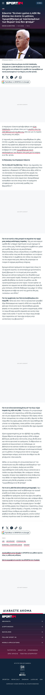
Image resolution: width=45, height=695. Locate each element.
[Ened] (22, 675)
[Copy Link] (16, 77)
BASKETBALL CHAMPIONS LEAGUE (12, 544)
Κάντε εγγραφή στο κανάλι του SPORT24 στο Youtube (21, 560)
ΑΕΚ (3, 541)
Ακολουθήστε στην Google (11, 553)
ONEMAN (25, 679)
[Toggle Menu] (3, 3)
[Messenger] (11, 77)
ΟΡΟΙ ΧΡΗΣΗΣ (13, 653)
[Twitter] (7, 77)
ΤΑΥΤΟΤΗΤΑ (11, 650)
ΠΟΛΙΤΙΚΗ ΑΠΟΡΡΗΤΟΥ (28, 653)
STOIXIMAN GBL (21, 541)
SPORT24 (5, 679)
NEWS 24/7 (15, 679)
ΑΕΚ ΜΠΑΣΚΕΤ (10, 541)
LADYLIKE (34, 679)
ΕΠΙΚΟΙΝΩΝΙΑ (33, 650)
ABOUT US (22, 650)
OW (41, 679)
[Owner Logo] (22, 667)
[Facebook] (2, 77)
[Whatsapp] (20, 77)
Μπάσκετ (27, 544)
